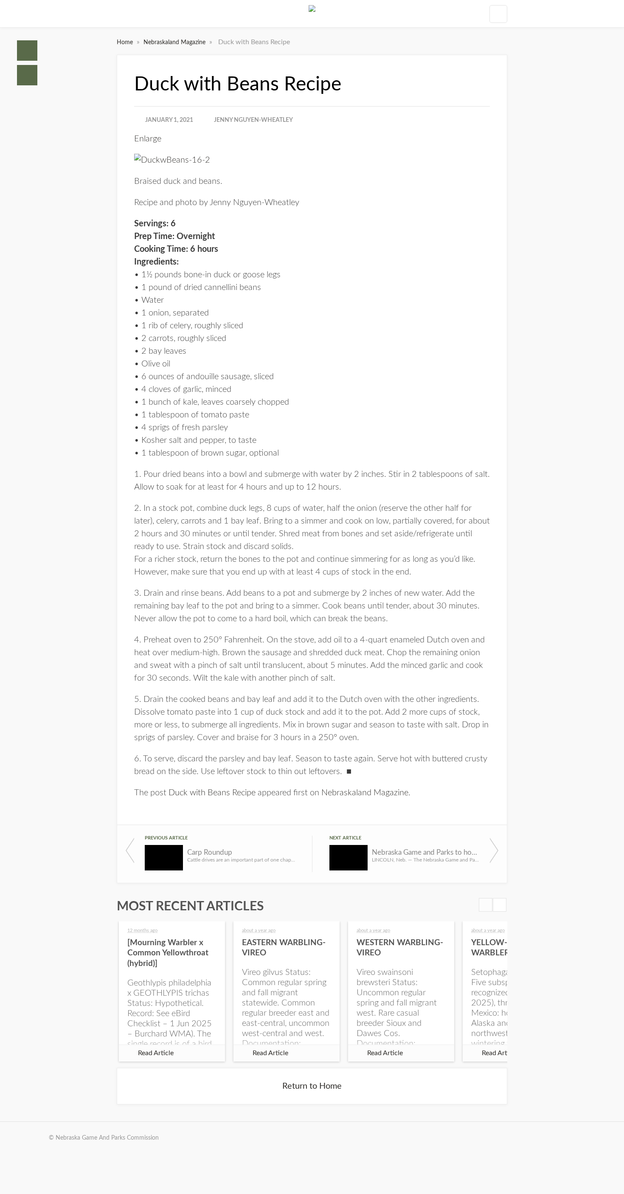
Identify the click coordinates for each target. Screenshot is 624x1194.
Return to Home (312, 1086)
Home (27, 50)
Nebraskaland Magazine (175, 42)
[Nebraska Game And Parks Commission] (312, 13)
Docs (27, 75)
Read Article (156, 1053)
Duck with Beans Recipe (212, 792)
